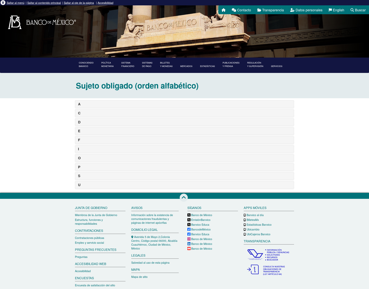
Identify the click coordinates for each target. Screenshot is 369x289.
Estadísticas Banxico (259, 224)
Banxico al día (255, 215)
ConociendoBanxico (86, 64)
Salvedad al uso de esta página (150, 262)
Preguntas (81, 257)
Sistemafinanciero (127, 64)
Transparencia (272, 9)
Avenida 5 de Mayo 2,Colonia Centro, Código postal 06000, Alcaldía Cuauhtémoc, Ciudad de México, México (154, 242)
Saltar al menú (15, 3)
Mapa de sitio (139, 277)
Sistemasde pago (147, 64)
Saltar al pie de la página (79, 3)
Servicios (276, 66)
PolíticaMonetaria (107, 64)
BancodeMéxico (200, 229)
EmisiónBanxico (200, 220)
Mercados (186, 66)
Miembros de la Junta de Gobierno (96, 215)
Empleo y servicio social (89, 242)
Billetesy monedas (166, 64)
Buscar (360, 9)
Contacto (243, 9)
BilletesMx (252, 220)
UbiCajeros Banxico (258, 234)
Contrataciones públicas (89, 238)
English (338, 9)
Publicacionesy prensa (231, 64)
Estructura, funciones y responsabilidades (89, 221)
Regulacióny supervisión (255, 64)
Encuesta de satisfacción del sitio (95, 285)
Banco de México (201, 215)
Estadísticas (207, 66)
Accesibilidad (105, 3)
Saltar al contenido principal (44, 3)
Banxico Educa (199, 224)
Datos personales (308, 9)
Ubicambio (252, 229)
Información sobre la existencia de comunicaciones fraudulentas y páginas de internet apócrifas (152, 219)
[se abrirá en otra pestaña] (269, 255)
